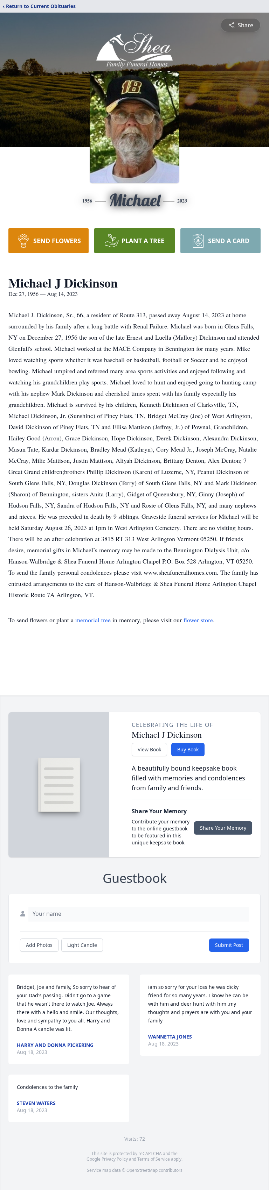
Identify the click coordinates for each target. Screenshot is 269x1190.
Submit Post (229, 945)
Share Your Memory (223, 827)
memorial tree (93, 620)
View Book (149, 749)
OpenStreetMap (142, 1170)
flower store (198, 620)
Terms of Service (153, 1159)
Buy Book (188, 749)
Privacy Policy (115, 1159)
